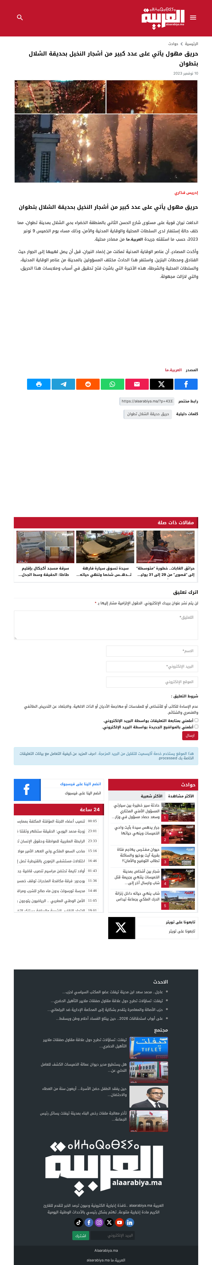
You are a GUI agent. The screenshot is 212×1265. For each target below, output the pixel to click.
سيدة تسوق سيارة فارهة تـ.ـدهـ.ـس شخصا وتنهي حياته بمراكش (105, 574)
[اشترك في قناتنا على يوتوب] (119, 1222)
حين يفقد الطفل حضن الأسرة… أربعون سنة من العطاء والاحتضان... (84, 1091)
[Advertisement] (106, 323)
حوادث (173, 43)
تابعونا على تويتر (182, 931)
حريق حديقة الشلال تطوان (148, 413)
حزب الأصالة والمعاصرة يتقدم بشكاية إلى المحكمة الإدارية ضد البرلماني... (105, 1009)
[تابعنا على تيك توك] (78, 1222)
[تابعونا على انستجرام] (99, 1222)
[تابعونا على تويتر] (109, 1222)
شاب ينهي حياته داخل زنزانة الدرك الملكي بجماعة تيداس (137, 896)
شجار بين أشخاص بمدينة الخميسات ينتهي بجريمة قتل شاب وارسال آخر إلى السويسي (137, 880)
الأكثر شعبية (152, 796)
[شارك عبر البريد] (137, 384)
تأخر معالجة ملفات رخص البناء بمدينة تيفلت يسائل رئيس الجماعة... (83, 1116)
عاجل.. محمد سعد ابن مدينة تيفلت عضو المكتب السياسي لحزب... (112, 992)
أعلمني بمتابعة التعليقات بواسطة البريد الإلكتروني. (148, 721)
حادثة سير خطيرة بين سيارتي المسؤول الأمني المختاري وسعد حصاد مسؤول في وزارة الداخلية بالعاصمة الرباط (136, 814)
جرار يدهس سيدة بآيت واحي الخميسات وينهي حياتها (137, 830)
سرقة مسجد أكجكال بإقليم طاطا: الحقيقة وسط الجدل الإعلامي (45, 574)
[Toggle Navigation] (194, 18)
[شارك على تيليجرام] (63, 384)
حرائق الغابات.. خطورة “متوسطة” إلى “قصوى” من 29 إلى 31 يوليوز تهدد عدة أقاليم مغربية (165, 574)
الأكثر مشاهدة (181, 796)
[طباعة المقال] (38, 384)
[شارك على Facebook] (186, 384)
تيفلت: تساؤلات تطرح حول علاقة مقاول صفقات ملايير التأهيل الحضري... (107, 1000)
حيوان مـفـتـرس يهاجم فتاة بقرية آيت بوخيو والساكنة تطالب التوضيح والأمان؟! (138, 855)
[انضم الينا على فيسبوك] (88, 1222)
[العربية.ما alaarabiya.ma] (103, 1167)
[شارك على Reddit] (88, 384)
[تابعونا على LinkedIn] (129, 1222)
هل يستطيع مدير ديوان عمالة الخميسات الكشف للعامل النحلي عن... (84, 1067)
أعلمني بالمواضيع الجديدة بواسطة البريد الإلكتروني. (148, 727)
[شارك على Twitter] (161, 384)
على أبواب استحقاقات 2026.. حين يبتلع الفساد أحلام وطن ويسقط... (109, 1018)
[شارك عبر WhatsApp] (112, 384)
